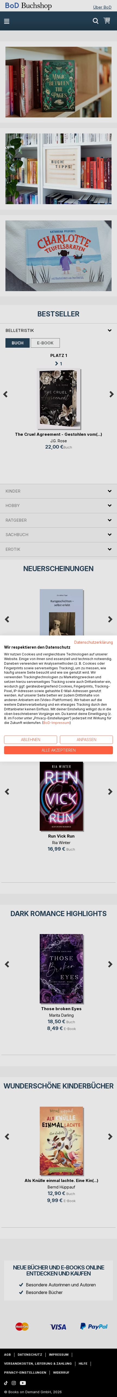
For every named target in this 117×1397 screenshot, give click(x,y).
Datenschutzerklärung (93, 642)
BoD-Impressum (56, 723)
